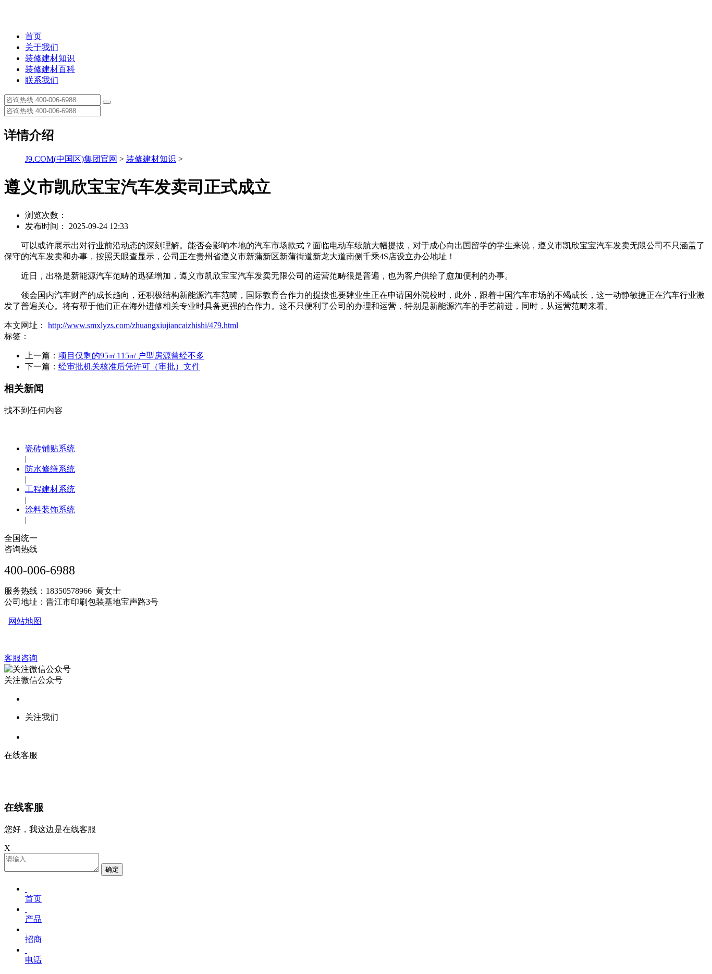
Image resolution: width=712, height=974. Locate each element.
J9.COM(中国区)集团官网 (71, 158)
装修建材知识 (50, 58)
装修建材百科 (50, 69)
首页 (33, 36)
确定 (112, 869)
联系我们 (41, 80)
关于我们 (41, 47)
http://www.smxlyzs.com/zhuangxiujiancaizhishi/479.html (143, 325)
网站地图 (25, 621)
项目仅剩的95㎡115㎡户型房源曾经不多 (131, 355)
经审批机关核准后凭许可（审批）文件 (129, 366)
